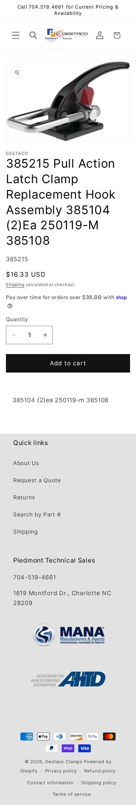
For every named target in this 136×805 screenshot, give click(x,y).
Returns (24, 497)
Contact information (50, 782)
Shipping (15, 284)
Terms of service (71, 794)
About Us (26, 463)
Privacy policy (61, 770)
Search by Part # (37, 514)
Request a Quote (37, 480)
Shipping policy (99, 782)
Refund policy (100, 770)
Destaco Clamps (64, 761)
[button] (16, 35)
